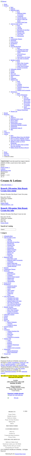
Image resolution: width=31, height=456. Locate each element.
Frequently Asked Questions (12, 435)
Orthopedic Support (9, 314)
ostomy (10, 362)
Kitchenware (10, 248)
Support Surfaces (8, 326)
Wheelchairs (7, 349)
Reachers (9, 254)
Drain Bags (10, 334)
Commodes (10, 261)
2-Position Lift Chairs (13, 298)
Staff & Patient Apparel (13, 277)
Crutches (9, 341)
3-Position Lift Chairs (13, 299)
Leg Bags (9, 335)
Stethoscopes (10, 278)
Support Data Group (20, 454)
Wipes (8, 295)
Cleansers (9, 323)
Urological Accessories (13, 337)
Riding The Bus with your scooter (12, 445)
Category (3, 169)
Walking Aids (7, 338)
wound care (23, 362)
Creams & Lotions (12, 286)
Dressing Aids (11, 245)
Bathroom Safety (8, 257)
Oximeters (10, 275)
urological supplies (10, 364)
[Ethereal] (3, 1)
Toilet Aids (10, 255)
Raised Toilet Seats (12, 263)
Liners (9, 289)
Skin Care (6, 320)
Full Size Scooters (12, 308)
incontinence (15, 362)
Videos (12, 423)
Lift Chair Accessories (13, 302)
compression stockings (10, 371)
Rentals (6, 319)
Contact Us (12, 433)
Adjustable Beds (8, 236)
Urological (7, 329)
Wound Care (7, 354)
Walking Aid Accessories (13, 347)
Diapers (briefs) (11, 287)
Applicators (10, 272)
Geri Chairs (10, 246)
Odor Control (10, 290)
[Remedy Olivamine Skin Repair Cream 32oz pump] (6, 185)
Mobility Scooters (8, 307)
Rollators (9, 343)
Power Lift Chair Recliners (12, 420)
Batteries (6, 267)
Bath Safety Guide (12, 258)
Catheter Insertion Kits (13, 331)
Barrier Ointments (12, 322)
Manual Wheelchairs (12, 350)
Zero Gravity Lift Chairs (13, 305)
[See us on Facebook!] (15, 399)
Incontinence (7, 284)
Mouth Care (10, 252)
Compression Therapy (10, 269)
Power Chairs (11, 414)
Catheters (9, 332)
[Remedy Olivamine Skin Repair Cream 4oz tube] (7, 204)
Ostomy (6, 316)
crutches (22, 368)
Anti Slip (9, 240)
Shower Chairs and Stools (14, 264)
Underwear (10, 293)
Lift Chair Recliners (9, 296)
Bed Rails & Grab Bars (13, 242)
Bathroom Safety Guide (12, 442)
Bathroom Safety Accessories (15, 260)
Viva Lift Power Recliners (14, 304)
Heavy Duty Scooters (13, 310)
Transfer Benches (11, 266)
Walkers (9, 346)
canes (16, 368)
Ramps (6, 317)
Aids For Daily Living (10, 237)
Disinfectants (10, 243)
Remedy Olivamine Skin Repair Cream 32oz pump (14, 189)
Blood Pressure (11, 274)
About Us (12, 431)
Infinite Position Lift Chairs (14, 301)
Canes (8, 340)
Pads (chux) (10, 292)
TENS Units (10, 280)
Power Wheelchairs (12, 352)
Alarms (9, 239)
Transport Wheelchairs (13, 344)
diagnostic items (23, 365)
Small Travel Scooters (13, 313)
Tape (5, 328)
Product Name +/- (5, 167)
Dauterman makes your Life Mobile (12, 444)
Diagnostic (7, 270)
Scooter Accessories (12, 311)
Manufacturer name (6, 170)
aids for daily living (11, 365)
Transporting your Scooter (12, 447)
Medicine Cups (11, 251)
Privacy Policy (12, 437)
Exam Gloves (7, 283)
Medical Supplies (11, 249)
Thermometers (11, 281)
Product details (4, 203)
